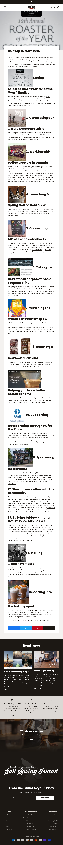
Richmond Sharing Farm (37, 433)
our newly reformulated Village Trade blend (38, 362)
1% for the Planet (33, 177)
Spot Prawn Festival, (34, 503)
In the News (31, 824)
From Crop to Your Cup (30, 818)
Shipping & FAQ (53, 821)
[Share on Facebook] (14, 628)
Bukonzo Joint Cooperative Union (24, 169)
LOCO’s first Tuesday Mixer (31, 473)
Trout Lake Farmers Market (16, 479)
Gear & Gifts (9, 827)
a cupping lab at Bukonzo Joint (23, 179)
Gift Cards (9, 830)
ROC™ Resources (30, 821)
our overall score (48, 331)
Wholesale (53, 827)
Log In (31, 740)
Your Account (53, 818)
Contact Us (53, 815)
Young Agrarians (33, 438)
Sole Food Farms (37, 250)
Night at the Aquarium (28, 481)
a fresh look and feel (32, 364)
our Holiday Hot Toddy (29, 617)
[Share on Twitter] (26, 628)
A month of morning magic (16, 672)
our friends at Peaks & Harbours (29, 139)
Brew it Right (31, 827)
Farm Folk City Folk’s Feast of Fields (38, 477)
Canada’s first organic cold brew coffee (40, 209)
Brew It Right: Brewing (44, 670)
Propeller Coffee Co (35, 103)
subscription (39, 1)
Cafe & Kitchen (31, 830)
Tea (9, 824)
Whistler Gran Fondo (46, 512)
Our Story (31, 815)
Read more (7, 689)
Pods (9, 818)
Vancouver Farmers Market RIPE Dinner (40, 479)
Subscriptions (9, 821)
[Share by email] (49, 628)
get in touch (54, 709)
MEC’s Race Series (26, 505)
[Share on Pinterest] (37, 628)
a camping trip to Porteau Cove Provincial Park (26, 137)
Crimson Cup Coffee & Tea (29, 101)
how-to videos (30, 402)
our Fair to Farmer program (22, 243)
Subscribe (45, 798)
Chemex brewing (13, 617)
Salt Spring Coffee (45, 620)
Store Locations (53, 830)
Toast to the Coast (14, 481)
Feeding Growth (43, 536)
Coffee (9, 815)
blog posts (42, 402)
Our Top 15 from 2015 (20, 620)
